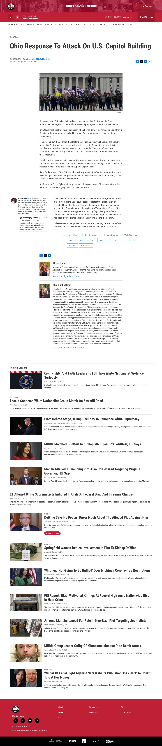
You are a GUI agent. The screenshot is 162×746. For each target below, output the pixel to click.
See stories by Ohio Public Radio (69, 347)
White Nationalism (87, 240)
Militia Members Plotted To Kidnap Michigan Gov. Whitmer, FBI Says (92, 444)
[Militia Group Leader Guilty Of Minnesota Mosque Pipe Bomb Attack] (26, 653)
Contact (61, 712)
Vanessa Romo (49, 650)
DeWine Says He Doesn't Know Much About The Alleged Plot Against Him (96, 517)
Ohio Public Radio (43, 59)
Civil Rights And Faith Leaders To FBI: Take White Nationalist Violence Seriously (94, 375)
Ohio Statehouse (91, 235)
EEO (59, 718)
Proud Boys (131, 240)
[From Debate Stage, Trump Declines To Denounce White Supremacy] (26, 426)
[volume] (18, 17)
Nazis (71, 240)
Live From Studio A (79, 25)
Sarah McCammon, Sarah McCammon (56, 423)
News (29, 25)
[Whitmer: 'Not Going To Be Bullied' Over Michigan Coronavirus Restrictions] (26, 577)
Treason (72, 245)
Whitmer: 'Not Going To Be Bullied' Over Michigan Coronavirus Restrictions (97, 570)
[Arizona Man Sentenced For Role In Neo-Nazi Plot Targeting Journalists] (26, 627)
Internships (93, 712)
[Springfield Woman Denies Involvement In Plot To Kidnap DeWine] (26, 552)
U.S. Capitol (85, 245)
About (62, 25)
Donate (148, 6)
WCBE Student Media (100, 25)
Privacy (123, 707)
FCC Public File (126, 712)
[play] (10, 17)
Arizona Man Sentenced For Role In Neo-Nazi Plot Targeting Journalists (95, 621)
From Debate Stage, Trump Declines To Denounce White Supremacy (91, 419)
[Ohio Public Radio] (44, 291)
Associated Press (50, 681)
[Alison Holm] (44, 269)
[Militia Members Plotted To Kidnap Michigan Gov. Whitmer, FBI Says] (26, 451)
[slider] (21, 17)
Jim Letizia (13, 405)
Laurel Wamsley (49, 625)
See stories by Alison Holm (66, 276)
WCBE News (15, 37)
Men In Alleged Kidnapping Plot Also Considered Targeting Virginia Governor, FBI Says (92, 471)
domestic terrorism (111, 235)
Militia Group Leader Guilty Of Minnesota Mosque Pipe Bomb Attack (92, 646)
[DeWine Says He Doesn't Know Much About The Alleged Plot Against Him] (26, 522)
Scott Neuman (14, 498)
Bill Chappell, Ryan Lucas (52, 477)
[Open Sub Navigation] (24, 25)
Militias (117, 240)
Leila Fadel (47, 382)
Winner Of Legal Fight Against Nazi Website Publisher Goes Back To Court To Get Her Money (97, 675)
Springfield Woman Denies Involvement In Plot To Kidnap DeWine (90, 548)
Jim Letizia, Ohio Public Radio (54, 522)
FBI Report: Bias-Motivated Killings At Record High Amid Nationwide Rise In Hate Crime (96, 597)
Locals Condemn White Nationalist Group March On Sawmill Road (56, 401)
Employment (94, 707)
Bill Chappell (48, 448)
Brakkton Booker (49, 575)
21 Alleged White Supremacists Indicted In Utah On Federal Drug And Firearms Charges (72, 494)
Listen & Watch (14, 25)
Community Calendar (122, 25)
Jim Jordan (104, 240)
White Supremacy (131, 235)
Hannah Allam (49, 604)
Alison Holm (30, 59)
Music (40, 25)
